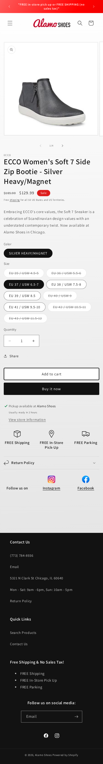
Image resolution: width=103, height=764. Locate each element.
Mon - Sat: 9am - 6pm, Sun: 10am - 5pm (41, 589)
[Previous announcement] (9, 6)
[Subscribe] (76, 717)
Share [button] (14, 356)
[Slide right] (62, 145)
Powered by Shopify (65, 755)
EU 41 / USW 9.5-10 (24, 307)
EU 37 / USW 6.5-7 (24, 284)
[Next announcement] (93, 6)
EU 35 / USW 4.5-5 (26, 274)
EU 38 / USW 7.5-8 (66, 284)
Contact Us (19, 644)
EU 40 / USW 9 (62, 296)
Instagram (51, 488)
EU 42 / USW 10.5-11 (72, 308)
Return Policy (21, 601)
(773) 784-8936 (21, 555)
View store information (27, 419)
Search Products (23, 632)
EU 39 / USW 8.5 (22, 295)
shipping (15, 199)
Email (14, 567)
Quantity (10, 329)
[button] (10, 23)
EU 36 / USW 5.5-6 (69, 274)
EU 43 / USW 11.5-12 (28, 319)
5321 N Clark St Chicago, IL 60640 (36, 578)
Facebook (86, 488)
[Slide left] (40, 145)
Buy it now (51, 388)
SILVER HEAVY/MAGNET (28, 253)
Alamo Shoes (43, 755)
